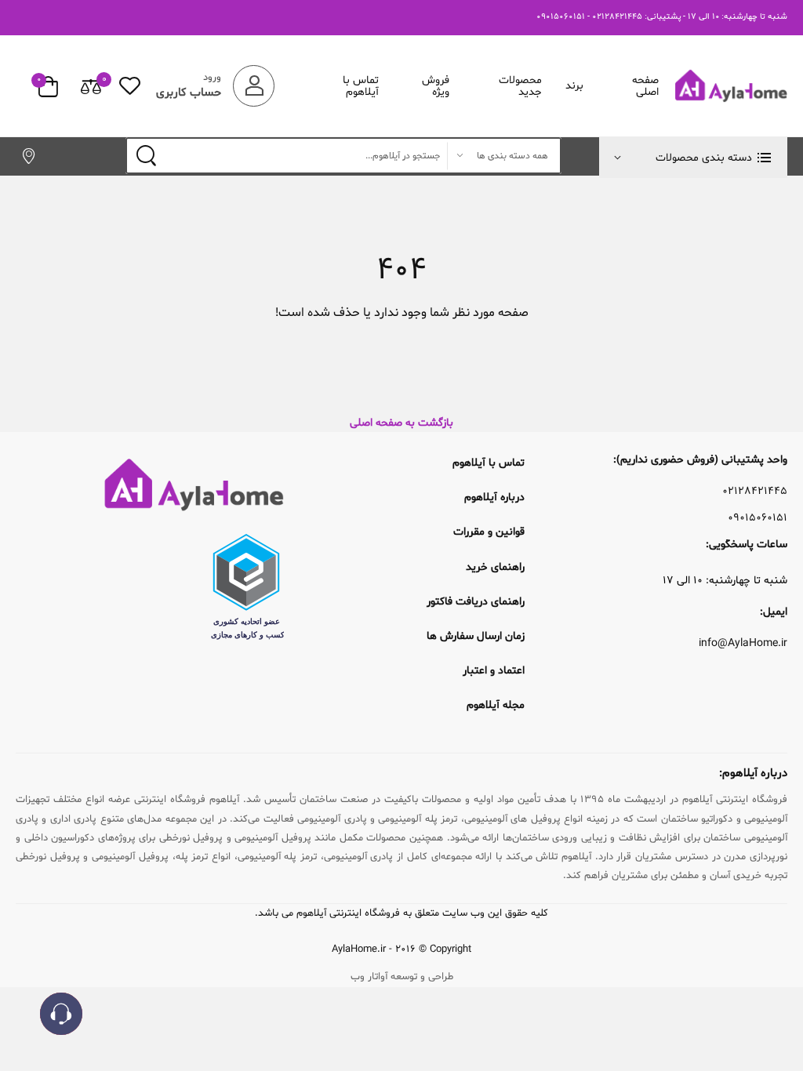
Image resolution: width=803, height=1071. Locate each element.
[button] (693, 157)
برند (574, 85)
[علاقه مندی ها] (129, 85)
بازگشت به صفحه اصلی (401, 423)
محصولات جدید (520, 86)
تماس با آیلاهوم (361, 86)
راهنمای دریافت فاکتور (476, 601)
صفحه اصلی (645, 86)
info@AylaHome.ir (743, 643)
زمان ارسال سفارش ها (476, 636)
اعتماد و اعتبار (494, 670)
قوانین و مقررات (489, 532)
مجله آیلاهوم (496, 705)
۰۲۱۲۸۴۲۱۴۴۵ (754, 491)
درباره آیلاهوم (494, 497)
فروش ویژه (435, 86)
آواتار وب (369, 977)
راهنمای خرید (495, 567)
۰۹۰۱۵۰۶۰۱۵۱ (757, 518)
